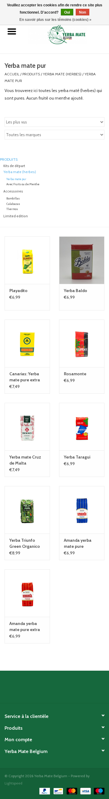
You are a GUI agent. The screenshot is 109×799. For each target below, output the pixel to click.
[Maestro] (98, 790)
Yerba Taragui (77, 457)
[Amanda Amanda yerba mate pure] (81, 510)
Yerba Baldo (75, 290)
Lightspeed (13, 783)
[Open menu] (12, 31)
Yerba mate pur (16, 179)
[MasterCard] (71, 790)
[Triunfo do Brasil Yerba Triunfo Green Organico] (27, 510)
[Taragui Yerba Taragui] (81, 426)
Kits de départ (14, 166)
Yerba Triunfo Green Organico (24, 543)
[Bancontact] (57, 790)
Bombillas (13, 198)
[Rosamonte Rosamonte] (81, 343)
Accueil (12, 74)
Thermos (12, 209)
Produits (31, 74)
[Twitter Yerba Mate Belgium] (49, 689)
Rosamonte (75, 373)
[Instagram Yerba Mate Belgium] (70, 689)
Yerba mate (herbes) (62, 74)
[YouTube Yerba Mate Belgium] (60, 689)
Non (82, 12)
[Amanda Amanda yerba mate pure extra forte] (27, 593)
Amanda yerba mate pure (77, 543)
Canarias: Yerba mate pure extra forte (24, 377)
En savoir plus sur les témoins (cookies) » (55, 20)
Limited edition (15, 216)
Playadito (18, 290)
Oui (67, 12)
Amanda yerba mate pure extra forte (24, 627)
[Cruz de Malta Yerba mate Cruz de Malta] (27, 426)
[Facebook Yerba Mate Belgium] (39, 689)
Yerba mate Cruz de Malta (25, 460)
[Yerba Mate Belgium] (66, 32)
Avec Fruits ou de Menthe (22, 184)
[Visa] (85, 790)
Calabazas (13, 204)
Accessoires (13, 191)
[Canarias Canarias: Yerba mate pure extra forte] (27, 343)
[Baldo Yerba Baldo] (81, 260)
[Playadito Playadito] (27, 260)
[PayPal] (44, 790)
